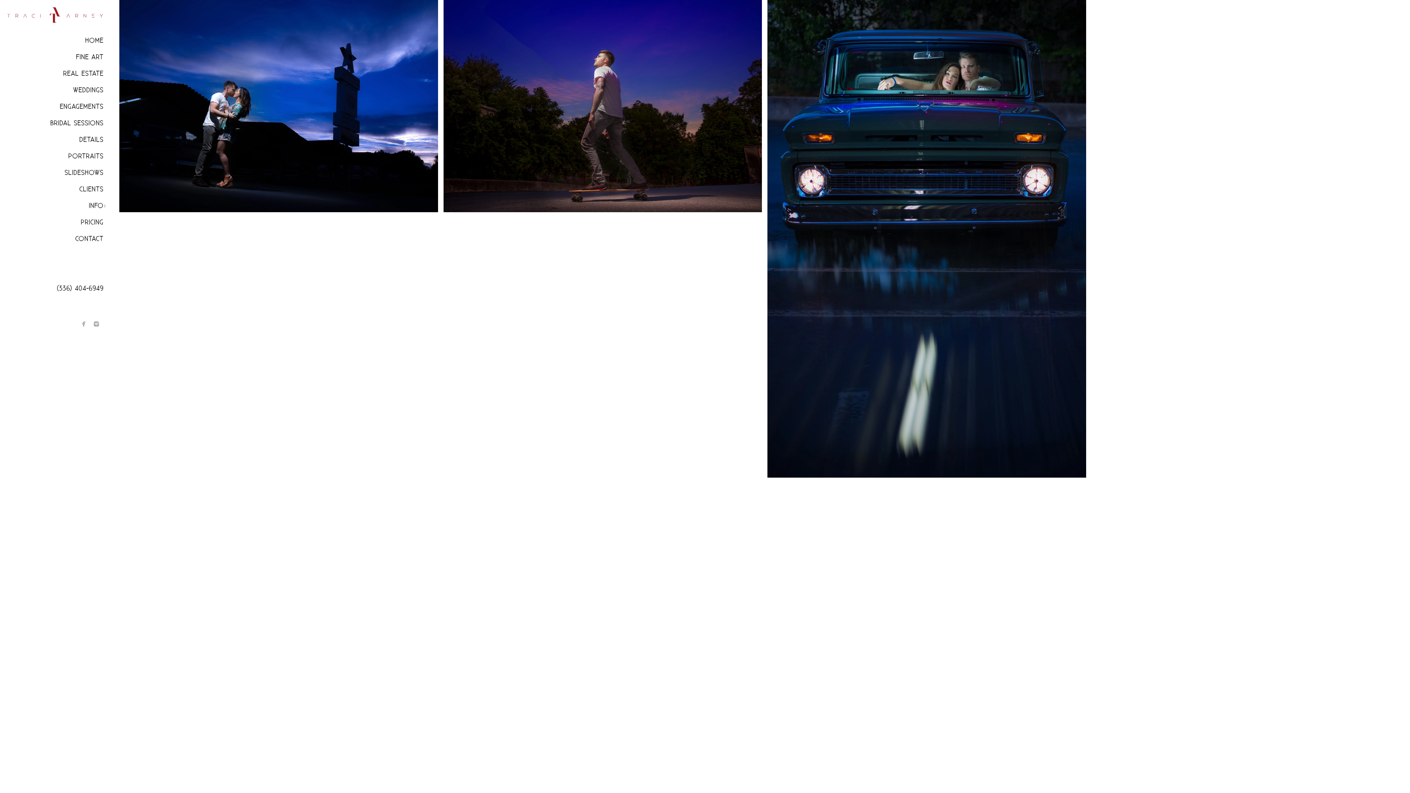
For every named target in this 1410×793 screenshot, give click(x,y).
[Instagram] (96, 324)
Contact (89, 239)
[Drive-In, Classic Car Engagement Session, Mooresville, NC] (926, 239)
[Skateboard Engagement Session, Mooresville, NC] (603, 106)
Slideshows (84, 173)
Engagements (82, 106)
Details (91, 139)
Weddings (88, 90)
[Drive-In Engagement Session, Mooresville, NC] (278, 106)
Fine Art (90, 57)
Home (94, 40)
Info (96, 206)
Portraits (86, 156)
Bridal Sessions (77, 123)
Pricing (92, 222)
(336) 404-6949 (80, 288)
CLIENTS (91, 189)
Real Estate (83, 73)
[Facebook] (84, 324)
